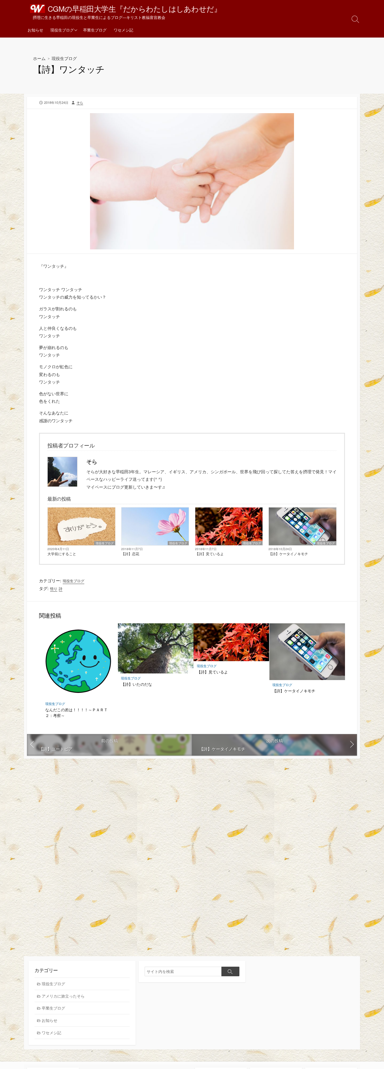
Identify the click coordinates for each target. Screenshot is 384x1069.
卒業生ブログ (94, 30)
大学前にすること (61, 553)
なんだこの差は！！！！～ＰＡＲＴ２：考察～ (76, 712)
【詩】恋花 (130, 553)
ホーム (39, 58)
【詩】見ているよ (209, 553)
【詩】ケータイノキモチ (288, 553)
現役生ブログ (62, 30)
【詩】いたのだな (136, 684)
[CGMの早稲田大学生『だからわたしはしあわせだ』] (37, 8)
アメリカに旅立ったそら (63, 996)
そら (79, 102)
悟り (53, 588)
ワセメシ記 (123, 30)
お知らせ (35, 30)
